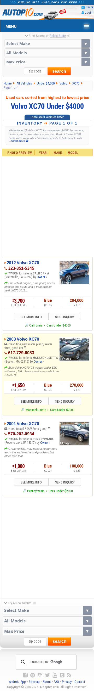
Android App (17, 682)
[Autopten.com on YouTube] (54, 675)
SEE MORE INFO (31, 317)
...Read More (17, 140)
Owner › (42, 277)
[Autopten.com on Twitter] (47, 675)
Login (88, 12)
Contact (79, 682)
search (59, 71)
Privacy (67, 682)
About (47, 682)
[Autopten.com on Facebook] (25, 675)
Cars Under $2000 (62, 410)
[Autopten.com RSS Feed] (69, 675)
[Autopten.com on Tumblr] (62, 675)
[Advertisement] (47, 206)
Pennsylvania (35, 491)
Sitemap (34, 682)
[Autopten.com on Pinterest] (32, 675)
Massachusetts (36, 410)
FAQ (56, 682)
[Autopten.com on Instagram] (40, 675)
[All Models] (47, 52)
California (35, 325)
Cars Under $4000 (58, 325)
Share (89, 7)
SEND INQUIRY (65, 317)
